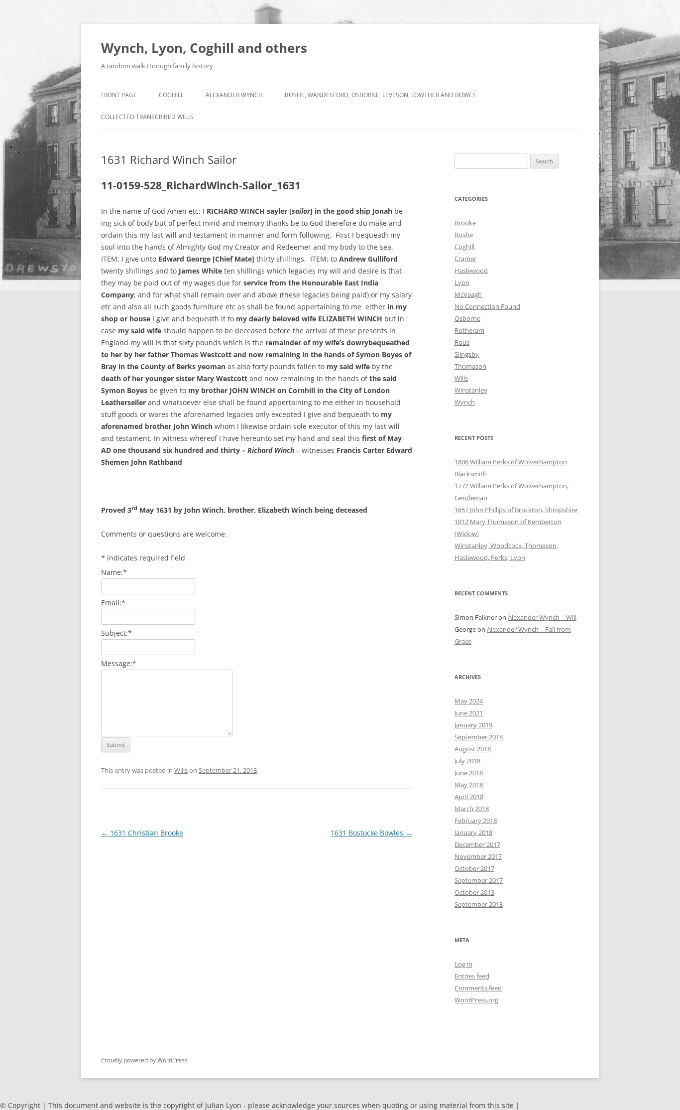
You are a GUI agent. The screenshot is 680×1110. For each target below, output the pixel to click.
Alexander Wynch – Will (542, 617)
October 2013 (474, 892)
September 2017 (478, 880)
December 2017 (477, 844)
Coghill (171, 95)
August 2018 (472, 748)
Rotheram (469, 330)
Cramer (465, 258)
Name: (114, 572)
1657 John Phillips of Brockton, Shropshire (515, 509)
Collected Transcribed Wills (147, 117)
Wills (181, 770)
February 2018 (475, 820)
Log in (463, 964)
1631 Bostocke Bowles (371, 832)
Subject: (116, 633)
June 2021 (468, 712)
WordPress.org (476, 999)
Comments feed (478, 987)
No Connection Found (487, 306)
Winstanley (470, 390)
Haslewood (471, 270)
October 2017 (474, 868)
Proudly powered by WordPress (144, 1060)
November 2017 (478, 856)
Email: (113, 602)
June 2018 (468, 772)
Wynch (464, 402)
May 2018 (468, 784)
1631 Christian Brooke (142, 832)
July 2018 (467, 760)
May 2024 (468, 700)
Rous (461, 342)
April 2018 (468, 796)
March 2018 (471, 808)
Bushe (463, 234)
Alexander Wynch (234, 95)
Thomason (470, 366)
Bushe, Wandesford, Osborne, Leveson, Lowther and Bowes (380, 95)
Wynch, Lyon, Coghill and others (204, 48)
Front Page (119, 95)
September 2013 (478, 904)
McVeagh (468, 294)
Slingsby (466, 354)
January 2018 (473, 832)
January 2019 (473, 724)
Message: (118, 663)
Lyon (461, 282)
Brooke (465, 222)
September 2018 (478, 736)
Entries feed (471, 975)
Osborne (467, 318)
